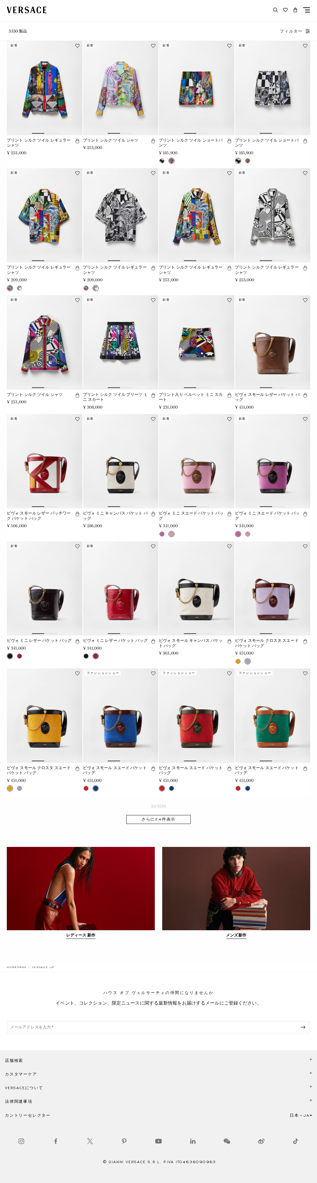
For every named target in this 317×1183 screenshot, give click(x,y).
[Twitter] (90, 1141)
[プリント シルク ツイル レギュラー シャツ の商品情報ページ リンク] (44, 88)
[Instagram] (21, 1141)
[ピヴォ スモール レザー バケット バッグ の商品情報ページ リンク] (272, 342)
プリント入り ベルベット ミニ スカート (191, 397)
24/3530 (158, 806)
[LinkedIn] (193, 1141)
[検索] (275, 9)
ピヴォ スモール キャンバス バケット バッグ (191, 643)
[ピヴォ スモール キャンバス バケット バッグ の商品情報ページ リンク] (196, 588)
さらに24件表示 (158, 819)
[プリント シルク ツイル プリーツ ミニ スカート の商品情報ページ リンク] (120, 342)
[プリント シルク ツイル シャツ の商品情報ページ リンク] (120, 88)
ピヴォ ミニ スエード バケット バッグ (191, 515)
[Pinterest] (124, 1141)
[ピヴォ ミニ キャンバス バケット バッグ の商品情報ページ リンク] (120, 461)
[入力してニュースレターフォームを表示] (304, 1027)
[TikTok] (295, 1141)
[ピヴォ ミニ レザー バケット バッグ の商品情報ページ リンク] (44, 588)
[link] (17, 967)
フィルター (291, 31)
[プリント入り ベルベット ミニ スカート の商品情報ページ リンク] (196, 342)
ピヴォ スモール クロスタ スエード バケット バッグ (267, 643)
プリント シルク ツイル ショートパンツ (191, 143)
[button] (295, 9)
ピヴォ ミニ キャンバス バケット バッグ (115, 515)
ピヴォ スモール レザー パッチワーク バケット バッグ (39, 515)
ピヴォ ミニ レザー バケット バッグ (39, 640)
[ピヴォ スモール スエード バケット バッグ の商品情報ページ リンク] (120, 715)
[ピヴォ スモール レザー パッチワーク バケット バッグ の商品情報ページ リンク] (44, 461)
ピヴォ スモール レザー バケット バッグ (267, 397)
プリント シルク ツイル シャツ (111, 140)
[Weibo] (261, 1141)
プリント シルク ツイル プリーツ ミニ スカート (115, 397)
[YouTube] (158, 1141)
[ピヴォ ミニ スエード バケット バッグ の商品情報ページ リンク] (196, 461)
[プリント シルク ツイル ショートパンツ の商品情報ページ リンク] (196, 88)
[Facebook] (55, 1141)
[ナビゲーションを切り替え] (306, 10)
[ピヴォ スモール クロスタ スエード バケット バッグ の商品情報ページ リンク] (272, 588)
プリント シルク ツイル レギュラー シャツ (39, 143)
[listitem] (81, 893)
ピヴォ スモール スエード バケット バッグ (115, 770)
